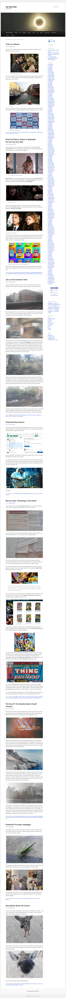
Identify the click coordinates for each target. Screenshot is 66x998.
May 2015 (50, 239)
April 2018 (50, 191)
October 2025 (50, 78)
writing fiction (38, 415)
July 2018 (50, 187)
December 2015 (51, 229)
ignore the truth (18, 132)
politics (29, 32)
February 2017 (51, 210)
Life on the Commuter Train (16, 279)
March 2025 (50, 86)
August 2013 (50, 267)
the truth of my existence (10, 133)
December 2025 (51, 75)
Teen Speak (56, 308)
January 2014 (50, 260)
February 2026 (51, 72)
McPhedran (50, 303)
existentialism (17, 816)
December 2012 (51, 278)
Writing (56, 292)
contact (7, 35)
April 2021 (50, 144)
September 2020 (51, 153)
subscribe (12, 35)
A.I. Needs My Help (52, 57)
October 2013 (50, 264)
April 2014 (50, 256)
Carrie (29, 272)
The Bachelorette (39, 132)
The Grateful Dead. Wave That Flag (21, 817)
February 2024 (51, 98)
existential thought (25, 493)
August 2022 (50, 122)
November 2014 (51, 247)
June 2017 (50, 205)
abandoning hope (18, 493)
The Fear (12, 817)
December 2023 (51, 101)
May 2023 (50, 110)
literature (24, 32)
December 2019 (51, 166)
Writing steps (20, 416)
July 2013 (50, 269)
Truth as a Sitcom (12, 44)
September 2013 (51, 266)
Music (52, 292)
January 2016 (50, 228)
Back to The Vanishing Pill (53, 52)
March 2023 (50, 113)
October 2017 (50, 199)
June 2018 (50, 189)
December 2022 (51, 117)
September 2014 (51, 250)
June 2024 (50, 95)
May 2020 (50, 159)
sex (37, 32)
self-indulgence (40, 816)
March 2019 (50, 176)
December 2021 (51, 133)
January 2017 (50, 212)
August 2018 (50, 186)
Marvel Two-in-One (39, 696)
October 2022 (50, 119)
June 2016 (50, 221)
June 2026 (50, 67)
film (19, 32)
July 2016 (50, 220)
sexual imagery (23, 415)
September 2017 (51, 201)
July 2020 (50, 156)
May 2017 (50, 206)
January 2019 (50, 179)
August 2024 (50, 92)
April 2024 (50, 96)
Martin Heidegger (31, 898)
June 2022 (50, 125)
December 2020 (51, 149)
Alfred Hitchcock (18, 272)
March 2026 (50, 71)
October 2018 (50, 183)
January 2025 (50, 88)
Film (54, 292)
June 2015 (50, 237)
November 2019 (51, 167)
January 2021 (50, 148)
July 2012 (50, 283)
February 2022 (51, 130)
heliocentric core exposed (20, 983)
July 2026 (50, 65)
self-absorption (33, 132)
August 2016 (50, 218)
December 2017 (51, 197)
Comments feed (51, 337)
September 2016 (51, 217)
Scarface (24, 273)
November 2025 (51, 76)
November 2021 (51, 134)
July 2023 (50, 107)
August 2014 (50, 251)
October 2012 (50, 281)
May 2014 (50, 255)
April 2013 (50, 273)
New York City (17, 415)
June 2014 (50, 254)
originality (15, 273)
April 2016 (50, 224)
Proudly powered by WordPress (33, 991)
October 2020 (50, 152)
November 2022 (51, 118)
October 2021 (50, 136)
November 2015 (51, 231)
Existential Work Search (15, 422)
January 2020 (50, 164)
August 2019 (50, 171)
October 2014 (50, 248)
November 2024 (51, 91)
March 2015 (50, 241)
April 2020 (50, 160)
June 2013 (50, 270)
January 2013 (50, 277)
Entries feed (50, 335)
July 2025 (50, 82)
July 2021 (50, 140)
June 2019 (50, 174)
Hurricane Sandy (51, 318)
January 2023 (50, 115)
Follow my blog (54, 294)
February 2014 (51, 259)
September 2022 (51, 121)
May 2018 (50, 190)
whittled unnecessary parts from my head (15, 984)
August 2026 (50, 64)
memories (7, 697)
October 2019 (50, 168)
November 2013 (51, 263)
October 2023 (50, 103)
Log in (49, 334)
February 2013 (51, 275)
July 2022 (50, 124)
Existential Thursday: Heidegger (18, 824)
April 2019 (50, 175)
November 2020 (51, 151)
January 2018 (50, 195)
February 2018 (51, 194)
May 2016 (50, 222)
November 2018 (51, 182)
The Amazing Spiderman (14, 697)
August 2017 (50, 202)
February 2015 (51, 243)
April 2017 (50, 208)
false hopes (31, 493)
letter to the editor (26, 696)
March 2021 (50, 145)
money (29, 132)
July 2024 (50, 94)
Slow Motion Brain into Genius (18, 905)
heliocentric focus (28, 983)
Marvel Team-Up (33, 696)
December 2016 (51, 213)
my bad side (11, 6)
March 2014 (50, 258)
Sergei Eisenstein (29, 273)
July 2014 (50, 252)
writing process (15, 416)
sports (41, 32)
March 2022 (50, 129)
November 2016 (51, 214)
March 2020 (50, 161)
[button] (24, 929)
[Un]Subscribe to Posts (52, 339)
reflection (29, 816)
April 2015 (50, 240)
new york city (46, 32)
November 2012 (51, 279)
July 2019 (50, 172)
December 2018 (51, 180)
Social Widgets (28, 996)
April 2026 (50, 69)
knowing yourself (24, 132)
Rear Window (19, 273)
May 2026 (50, 68)
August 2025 (50, 80)
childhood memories (18, 696)
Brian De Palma (24, 272)
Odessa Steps (10, 273)
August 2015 (50, 235)
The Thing (21, 697)
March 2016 (50, 225)
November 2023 (51, 102)
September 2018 (51, 185)
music (33, 32)
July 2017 (50, 203)
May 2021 (50, 143)
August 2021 (50, 138)
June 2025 (50, 83)
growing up (23, 816)
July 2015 (50, 236)
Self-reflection (8, 817)
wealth (16, 133)
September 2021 (51, 137)
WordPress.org (51, 338)
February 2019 (51, 178)
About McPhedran (9, 32)
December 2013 (51, 262)
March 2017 (50, 209)
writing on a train (9, 416)
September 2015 (51, 233)
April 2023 (50, 111)
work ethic (7, 494)
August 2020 (50, 155)
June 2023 (50, 109)
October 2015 (50, 232)
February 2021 (51, 147)
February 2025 (51, 87)
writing (16, 32)
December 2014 (51, 246)
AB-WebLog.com (37, 996)
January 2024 (50, 99)
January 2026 (50, 73)
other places (53, 32)
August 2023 (50, 106)
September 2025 (51, 79)
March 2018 (50, 193)
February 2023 (51, 114)
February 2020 (51, 163)
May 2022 (50, 126)
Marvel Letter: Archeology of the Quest (21, 500)
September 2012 (51, 282)
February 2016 (51, 227)
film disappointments (34, 272)
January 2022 (50, 132)
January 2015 (50, 244)
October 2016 (50, 216)
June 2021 (50, 141)
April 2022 (50, 128)
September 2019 (51, 170)
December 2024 (51, 90)
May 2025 (50, 84)
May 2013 (50, 271)
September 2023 (51, 105)
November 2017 (51, 198)
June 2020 (50, 157)
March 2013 (50, 274)
